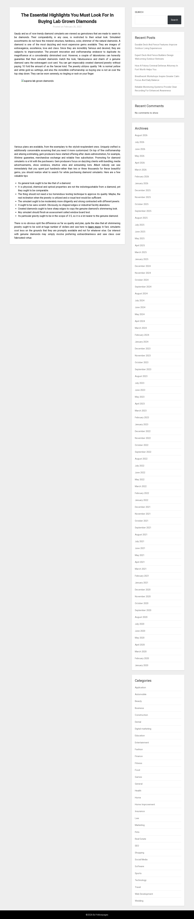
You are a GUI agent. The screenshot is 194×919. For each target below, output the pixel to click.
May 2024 (139, 314)
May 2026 (139, 156)
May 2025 (139, 238)
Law (137, 818)
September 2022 (143, 452)
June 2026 (140, 149)
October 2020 (141, 603)
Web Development (144, 894)
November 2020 (143, 596)
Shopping (139, 852)
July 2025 (139, 224)
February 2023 (142, 417)
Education (140, 735)
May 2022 (139, 479)
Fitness (138, 763)
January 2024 (141, 341)
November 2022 (143, 438)
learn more (94, 226)
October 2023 (141, 362)
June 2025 (140, 231)
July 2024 (139, 300)
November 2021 (143, 513)
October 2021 (141, 520)
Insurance (140, 811)
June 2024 (140, 307)
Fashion (139, 749)
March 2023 (141, 410)
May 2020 (139, 637)
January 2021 (141, 582)
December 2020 (143, 589)
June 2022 (140, 472)
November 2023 (143, 355)
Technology (140, 880)
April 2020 (140, 644)
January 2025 (141, 259)
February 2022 (142, 493)
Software (139, 866)
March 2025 (141, 252)
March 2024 (141, 328)
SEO (137, 845)
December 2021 (143, 507)
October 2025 (141, 204)
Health (138, 790)
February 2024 (142, 335)
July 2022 (139, 465)
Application (140, 687)
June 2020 (140, 631)
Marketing (140, 825)
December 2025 (143, 190)
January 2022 (141, 500)
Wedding (139, 900)
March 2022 (141, 486)
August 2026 (141, 135)
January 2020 (141, 665)
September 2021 (143, 527)
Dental (138, 722)
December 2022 (143, 431)
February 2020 (142, 658)
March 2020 (141, 651)
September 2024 (143, 286)
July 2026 (139, 142)
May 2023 (139, 396)
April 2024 (140, 321)
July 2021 (139, 541)
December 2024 (143, 266)
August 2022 (141, 458)
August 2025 (141, 217)
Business (139, 708)
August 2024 (141, 293)
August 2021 (141, 534)
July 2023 (139, 383)
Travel (138, 887)
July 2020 (139, 624)
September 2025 (143, 211)
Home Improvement (145, 804)
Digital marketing (143, 728)
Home (138, 797)
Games (138, 777)
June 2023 (140, 390)
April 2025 (140, 245)
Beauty (138, 701)
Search (139, 12)
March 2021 (141, 569)
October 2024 (141, 280)
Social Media (141, 859)
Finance (139, 756)
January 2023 (141, 424)
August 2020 (141, 617)
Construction (141, 715)
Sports (138, 873)
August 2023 (141, 376)
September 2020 (143, 610)
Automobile (140, 694)
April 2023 (140, 403)
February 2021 (142, 575)
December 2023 (143, 348)
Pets (137, 832)
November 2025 (143, 197)
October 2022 (141, 445)
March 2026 (141, 169)
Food (137, 770)
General (138, 783)
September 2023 (143, 369)
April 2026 (140, 162)
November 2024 (143, 273)
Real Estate (140, 839)
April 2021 (140, 562)
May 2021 (139, 555)
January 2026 (141, 183)
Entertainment (142, 742)
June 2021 (140, 548)
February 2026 (142, 176)
